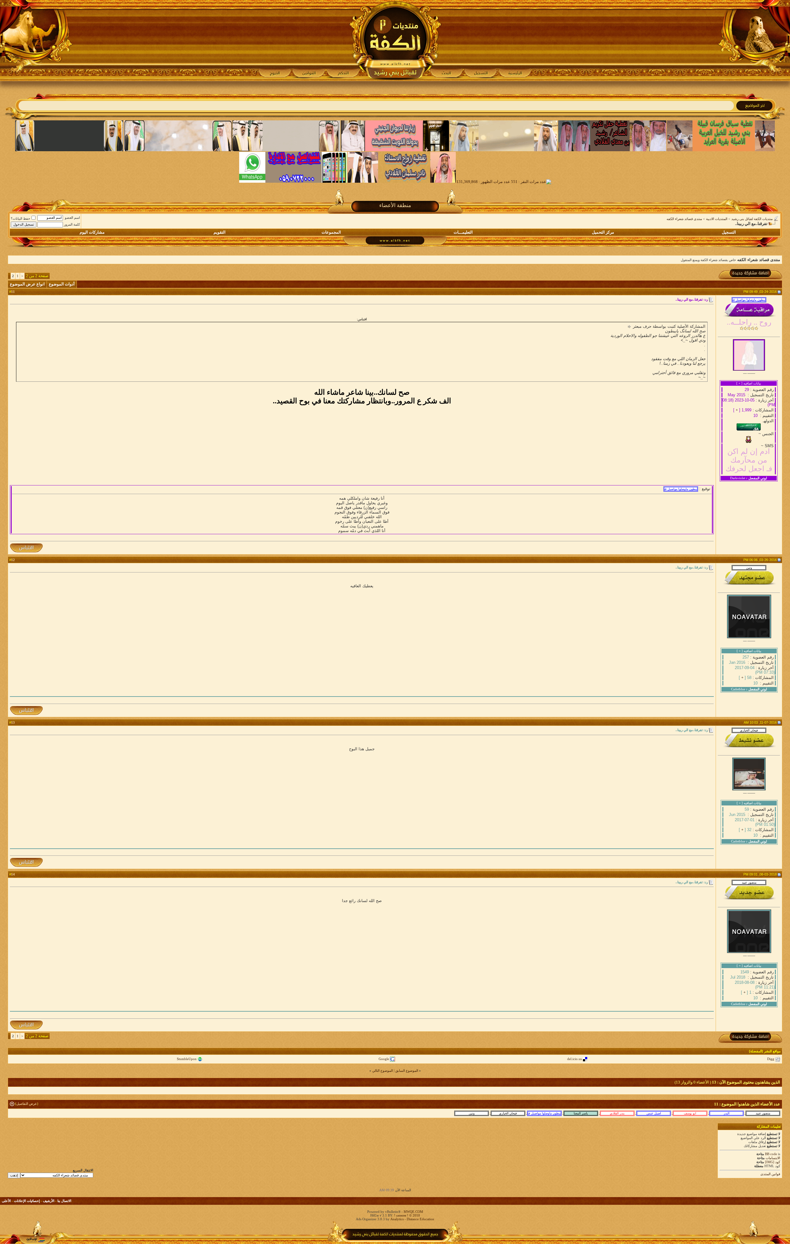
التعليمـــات (463, 232)
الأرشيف (48, 1201)
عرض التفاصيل (26, 1103)
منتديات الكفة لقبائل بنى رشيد (752, 219)
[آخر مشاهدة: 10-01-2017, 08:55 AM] (544, 1113)
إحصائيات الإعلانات (27, 1201)
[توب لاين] (35, 1240)
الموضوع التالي (382, 1070)
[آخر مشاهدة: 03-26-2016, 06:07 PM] (471, 1113)
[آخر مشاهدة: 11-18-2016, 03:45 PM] (617, 1113)
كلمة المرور (72, 224)
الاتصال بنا (64, 1201)
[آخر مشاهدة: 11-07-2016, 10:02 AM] (508, 1113)
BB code (771, 1154)
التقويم (220, 232)
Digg (770, 1059)
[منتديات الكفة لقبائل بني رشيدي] (395, 40)
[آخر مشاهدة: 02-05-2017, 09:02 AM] (726, 1113)
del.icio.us (574, 1059)
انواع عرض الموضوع (27, 284)
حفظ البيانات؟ (20, 218)
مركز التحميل (603, 232)
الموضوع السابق (406, 1070)
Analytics (397, 1219)
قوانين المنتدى (770, 1174)
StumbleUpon (187, 1059)
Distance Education (420, 1219)
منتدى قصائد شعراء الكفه (684, 219)
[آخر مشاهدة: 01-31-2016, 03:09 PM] (690, 1113)
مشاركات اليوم (92, 232)
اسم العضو (72, 217)
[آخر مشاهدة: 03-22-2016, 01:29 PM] (653, 1113)
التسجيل (729, 232)
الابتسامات (773, 1158)
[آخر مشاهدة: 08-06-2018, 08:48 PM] (763, 1113)
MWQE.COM (413, 1211)
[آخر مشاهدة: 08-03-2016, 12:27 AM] (580, 1113)
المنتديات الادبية (716, 219)
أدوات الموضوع (62, 284)
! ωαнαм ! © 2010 (406, 1215)
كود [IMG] (772, 1162)
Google (384, 1059)
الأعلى (6, 1201)
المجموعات (331, 232)
